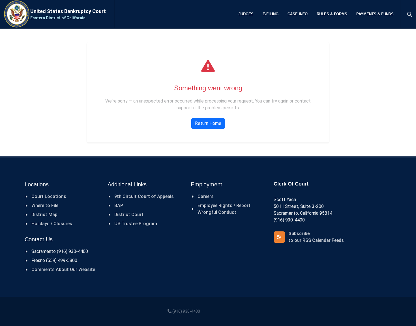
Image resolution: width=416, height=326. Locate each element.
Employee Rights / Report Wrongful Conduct (224, 209)
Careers (206, 196)
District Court (128, 214)
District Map (44, 214)
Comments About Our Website (63, 269)
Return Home (208, 123)
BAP (118, 205)
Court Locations (48, 196)
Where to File (44, 205)
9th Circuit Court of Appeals (144, 196)
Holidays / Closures (51, 223)
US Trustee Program (135, 223)
